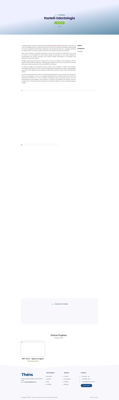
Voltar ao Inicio (94, 397)
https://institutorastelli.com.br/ (56, 45)
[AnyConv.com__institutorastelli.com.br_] (40, 220)
